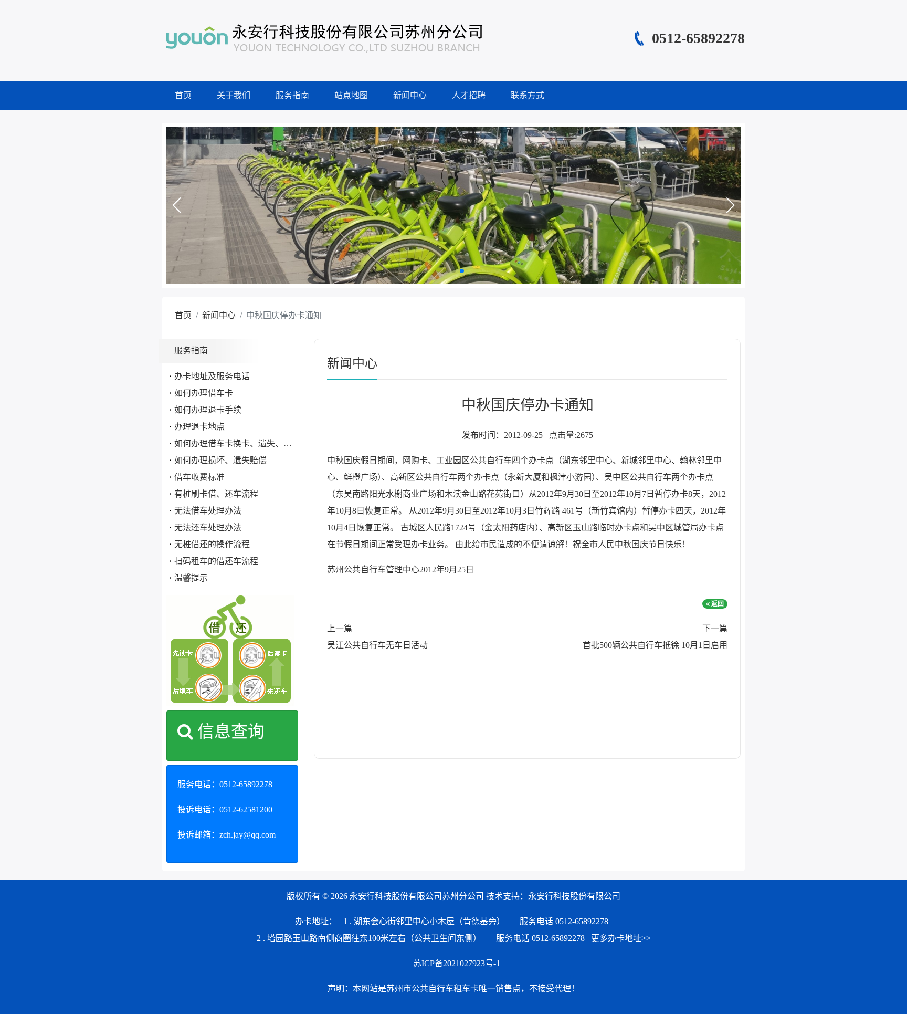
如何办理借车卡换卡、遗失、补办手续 (245, 443)
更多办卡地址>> (621, 938)
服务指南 (292, 95)
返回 (717, 604)
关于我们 (233, 95)
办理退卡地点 (199, 426)
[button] (176, 205)
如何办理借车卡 (203, 393)
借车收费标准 (199, 477)
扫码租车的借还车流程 (216, 561)
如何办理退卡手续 (207, 409)
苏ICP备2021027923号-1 (456, 963)
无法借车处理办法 (207, 510)
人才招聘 (469, 95)
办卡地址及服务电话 (212, 376)
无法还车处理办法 (207, 527)
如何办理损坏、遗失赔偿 (220, 460)
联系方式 (527, 95)
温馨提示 (191, 577)
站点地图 (351, 95)
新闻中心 (410, 95)
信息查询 (229, 731)
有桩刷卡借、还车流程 (216, 493)
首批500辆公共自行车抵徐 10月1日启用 (655, 645)
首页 (183, 95)
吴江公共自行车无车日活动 (377, 645)
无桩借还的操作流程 (212, 544)
